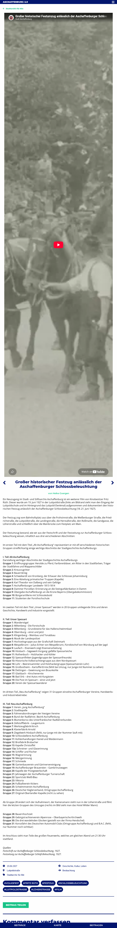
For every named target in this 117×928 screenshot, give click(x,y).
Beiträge (20, 925)
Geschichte (67, 866)
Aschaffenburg (15, 2)
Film (59, 889)
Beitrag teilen (16, 905)
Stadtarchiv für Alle (14, 9)
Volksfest (12, 883)
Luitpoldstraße (16, 889)
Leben (83, 866)
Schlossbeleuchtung (73, 883)
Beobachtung (68, 870)
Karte (57, 925)
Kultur (77, 866)
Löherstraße (41, 889)
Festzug (49, 883)
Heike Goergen (61, 493)
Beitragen (96, 925)
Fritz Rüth (31, 883)
